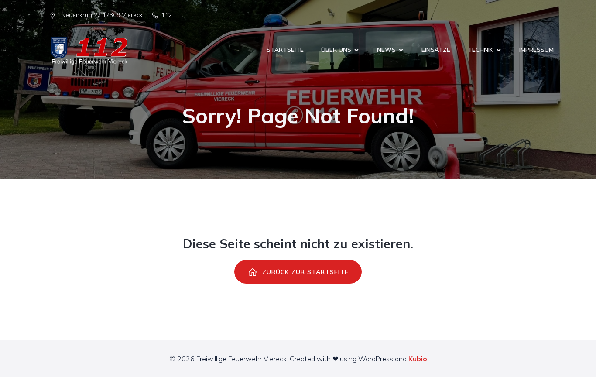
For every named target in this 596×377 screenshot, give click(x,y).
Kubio (417, 358)
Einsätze (435, 50)
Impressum (536, 50)
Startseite (285, 50)
